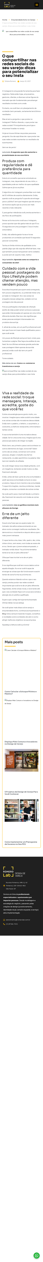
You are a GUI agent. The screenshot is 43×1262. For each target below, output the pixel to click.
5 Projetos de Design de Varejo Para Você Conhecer (21, 793)
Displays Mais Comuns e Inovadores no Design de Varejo (21, 743)
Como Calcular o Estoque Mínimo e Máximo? (21, 692)
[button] (37, 5)
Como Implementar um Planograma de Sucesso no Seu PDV (21, 843)
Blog (4, 614)
